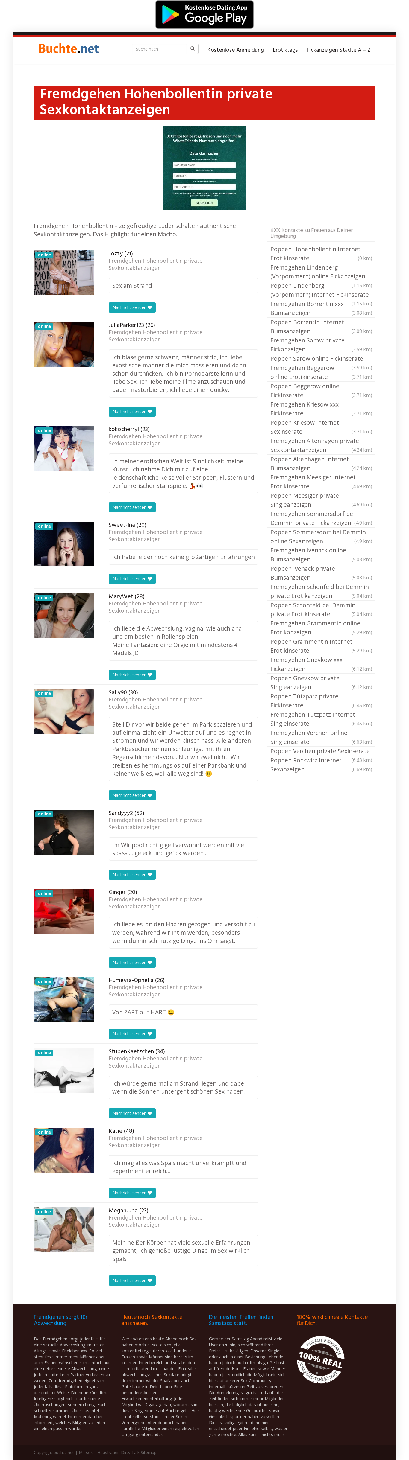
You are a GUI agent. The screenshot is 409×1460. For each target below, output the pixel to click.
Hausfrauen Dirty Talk (118, 1452)
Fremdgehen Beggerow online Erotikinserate (321, 372)
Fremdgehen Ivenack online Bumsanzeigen (321, 554)
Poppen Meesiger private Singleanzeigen (321, 500)
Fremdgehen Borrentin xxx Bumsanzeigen (321, 308)
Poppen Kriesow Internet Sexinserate (321, 427)
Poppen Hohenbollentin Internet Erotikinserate (321, 253)
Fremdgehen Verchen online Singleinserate (321, 737)
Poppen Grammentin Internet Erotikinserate (321, 645)
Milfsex (86, 1452)
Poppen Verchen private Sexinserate (321, 751)
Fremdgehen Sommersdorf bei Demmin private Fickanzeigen (321, 518)
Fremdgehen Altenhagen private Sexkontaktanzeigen (321, 445)
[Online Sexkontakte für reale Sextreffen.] (68, 50)
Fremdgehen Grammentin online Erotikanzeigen (321, 627)
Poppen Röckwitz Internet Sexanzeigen (321, 764)
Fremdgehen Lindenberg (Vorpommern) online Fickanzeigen (321, 272)
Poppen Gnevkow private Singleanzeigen (321, 682)
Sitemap (149, 1452)
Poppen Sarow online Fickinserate (321, 358)
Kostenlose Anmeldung (235, 50)
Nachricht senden (130, 307)
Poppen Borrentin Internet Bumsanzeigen (321, 326)
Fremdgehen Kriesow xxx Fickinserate (321, 408)
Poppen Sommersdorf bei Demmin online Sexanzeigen (321, 536)
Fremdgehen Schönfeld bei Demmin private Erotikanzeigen (321, 591)
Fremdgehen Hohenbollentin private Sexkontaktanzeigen (156, 265)
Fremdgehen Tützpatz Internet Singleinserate (321, 718)
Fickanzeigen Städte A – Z (339, 50)
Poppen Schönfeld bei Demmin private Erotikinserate (321, 609)
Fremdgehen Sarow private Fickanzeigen (321, 344)
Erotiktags (285, 50)
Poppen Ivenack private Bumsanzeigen (321, 572)
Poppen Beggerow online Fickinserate (321, 390)
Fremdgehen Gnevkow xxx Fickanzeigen (321, 664)
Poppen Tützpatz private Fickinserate (321, 700)
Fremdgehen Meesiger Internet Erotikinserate (321, 481)
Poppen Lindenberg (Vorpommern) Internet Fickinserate (321, 290)
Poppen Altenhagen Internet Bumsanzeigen (321, 463)
